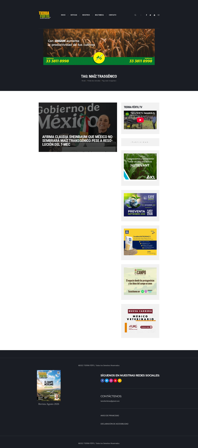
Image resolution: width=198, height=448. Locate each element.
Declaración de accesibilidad (114, 424)
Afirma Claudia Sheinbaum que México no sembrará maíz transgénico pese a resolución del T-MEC (77, 140)
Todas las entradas (93, 81)
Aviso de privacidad (110, 415)
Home (84, 81)
